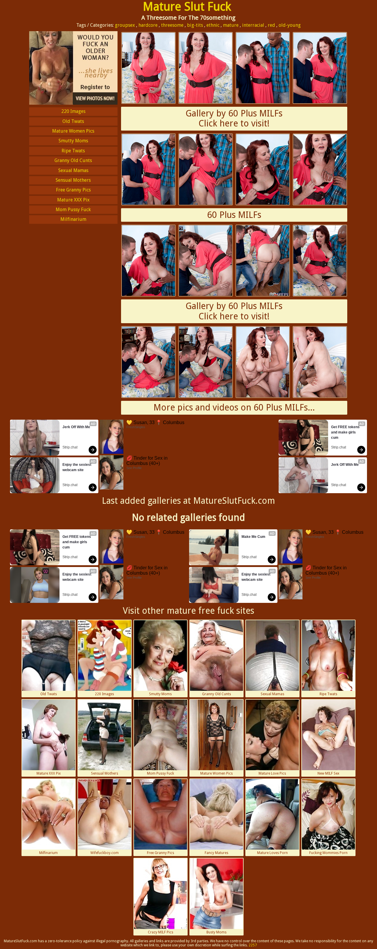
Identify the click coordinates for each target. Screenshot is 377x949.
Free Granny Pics (73, 190)
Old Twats (73, 121)
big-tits (195, 25)
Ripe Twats (73, 151)
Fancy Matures (216, 853)
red (271, 25)
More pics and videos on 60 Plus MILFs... (234, 407)
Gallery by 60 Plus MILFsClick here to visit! (234, 118)
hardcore (148, 25)
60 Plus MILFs (234, 215)
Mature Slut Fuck (187, 6)
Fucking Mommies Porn (328, 853)
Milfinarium (73, 219)
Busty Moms (216, 932)
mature (231, 25)
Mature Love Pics (272, 773)
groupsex (125, 25)
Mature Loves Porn (272, 853)
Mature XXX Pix (73, 200)
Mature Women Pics (73, 131)
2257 (253, 945)
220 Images (73, 111)
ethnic (212, 25)
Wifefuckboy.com (104, 853)
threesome (172, 25)
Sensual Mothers (73, 180)
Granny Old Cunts (73, 160)
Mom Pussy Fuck (73, 209)
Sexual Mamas (73, 170)
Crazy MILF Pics (160, 932)
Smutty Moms (73, 141)
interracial (253, 25)
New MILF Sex (328, 773)
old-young (290, 25)
